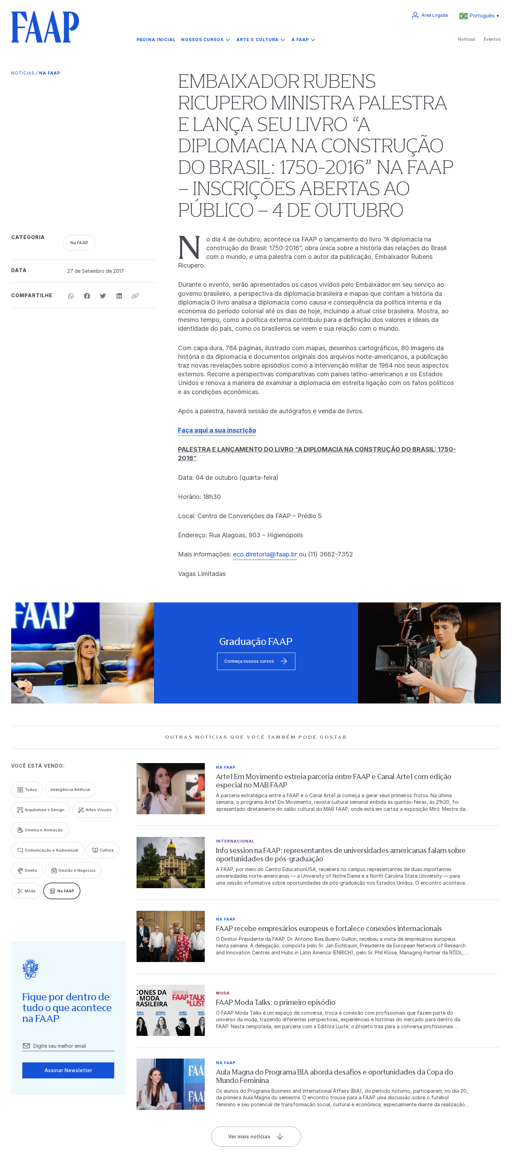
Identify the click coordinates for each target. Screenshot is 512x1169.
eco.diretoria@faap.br (265, 554)
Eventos (492, 39)
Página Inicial (156, 39)
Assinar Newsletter (68, 1070)
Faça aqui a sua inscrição (217, 430)
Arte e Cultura (257, 39)
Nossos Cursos (202, 39)
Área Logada (434, 15)
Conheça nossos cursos (249, 661)
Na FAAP (49, 73)
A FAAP (300, 39)
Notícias (466, 39)
